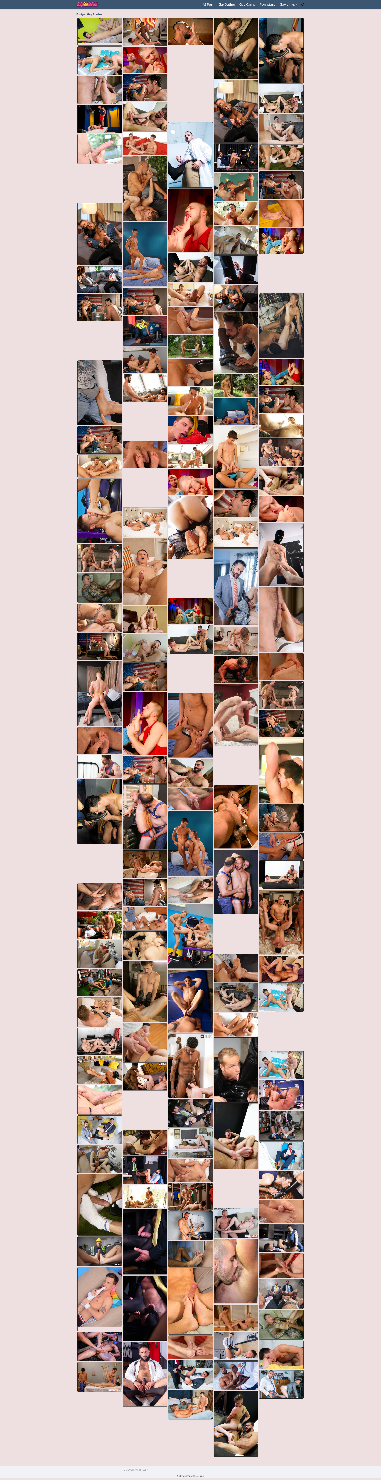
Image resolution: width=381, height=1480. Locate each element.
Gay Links (288, 4)
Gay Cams (247, 4)
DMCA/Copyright (132, 1469)
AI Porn (208, 4)
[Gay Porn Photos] (87, 4)
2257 (145, 1469)
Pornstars (267, 4)
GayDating (227, 4)
